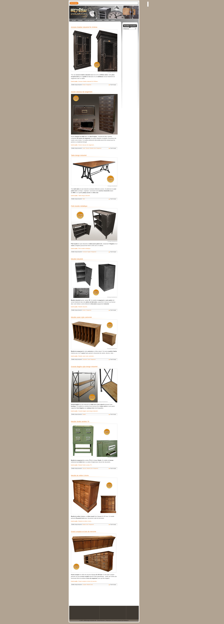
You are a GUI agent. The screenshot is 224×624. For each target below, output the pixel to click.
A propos (80, 20)
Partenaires (108, 620)
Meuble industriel (77, 259)
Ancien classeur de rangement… (83, 145)
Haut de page (113, 84)
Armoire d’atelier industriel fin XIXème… (85, 81)
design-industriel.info (91, 620)
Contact (113, 20)
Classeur (88, 148)
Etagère (89, 251)
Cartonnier (85, 359)
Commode (85, 251)
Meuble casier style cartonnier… (83, 356)
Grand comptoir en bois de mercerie (83, 531)
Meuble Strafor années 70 (80, 421)
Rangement (88, 84)
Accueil (74, 20)
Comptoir (84, 584)
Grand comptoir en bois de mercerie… (84, 581)
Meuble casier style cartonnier (81, 317)
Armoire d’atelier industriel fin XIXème (84, 27)
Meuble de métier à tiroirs (80, 475)
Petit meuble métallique (79, 206)
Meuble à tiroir (93, 148)
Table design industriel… (81, 195)
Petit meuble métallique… (81, 248)
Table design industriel (79, 155)
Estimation (99, 20)
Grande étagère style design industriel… (85, 411)
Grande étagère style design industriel (84, 366)
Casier (84, 148)
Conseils (106, 20)
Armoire (84, 84)
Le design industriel (89, 20)
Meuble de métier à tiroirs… (81, 521)
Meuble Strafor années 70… (82, 465)
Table (84, 198)
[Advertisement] (89, 23)
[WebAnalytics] (3, 623)
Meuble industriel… (79, 306)
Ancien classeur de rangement (81, 92)
